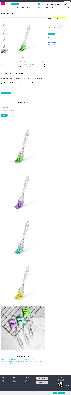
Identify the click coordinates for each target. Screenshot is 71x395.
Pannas (10, 7)
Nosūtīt (4, 115)
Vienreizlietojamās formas (20, 361)
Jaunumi (26, 380)
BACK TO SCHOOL (4, 7)
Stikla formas (13, 359)
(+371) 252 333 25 (59, 0)
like (40, 19)
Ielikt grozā (52, 33)
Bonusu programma (35, 0)
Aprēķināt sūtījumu (53, 36)
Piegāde (22, 0)
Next (4, 54)
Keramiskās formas (10, 363)
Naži (17, 7)
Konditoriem (3, 363)
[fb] (61, 380)
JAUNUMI (68, 7)
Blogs (26, 381)
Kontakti (14, 380)
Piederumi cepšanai (29, 361)
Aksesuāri (40, 7)
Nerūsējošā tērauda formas (22, 359)
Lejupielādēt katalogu (9, 0)
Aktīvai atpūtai (46, 7)
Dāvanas (63, 7)
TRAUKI (28, 7)
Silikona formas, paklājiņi (5, 359)
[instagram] (59, 380)
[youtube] (63, 380)
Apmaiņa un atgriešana (4, 384)
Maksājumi (2, 381)
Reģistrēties (46, 4)
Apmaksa (18, 0)
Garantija (14, 381)
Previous (4, 18)
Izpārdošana (57, 7)
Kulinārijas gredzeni (37, 361)
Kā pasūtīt (14, 0)
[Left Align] (39, 4)
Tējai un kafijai (23, 7)
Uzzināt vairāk (61, 392)
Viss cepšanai (34, 7)
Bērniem (52, 7)
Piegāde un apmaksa (52, 42)
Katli (14, 7)
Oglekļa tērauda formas (32, 359)
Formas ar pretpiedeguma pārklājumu (7, 361)
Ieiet (42, 4)
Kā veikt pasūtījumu (4, 380)
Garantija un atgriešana (27, 0)
